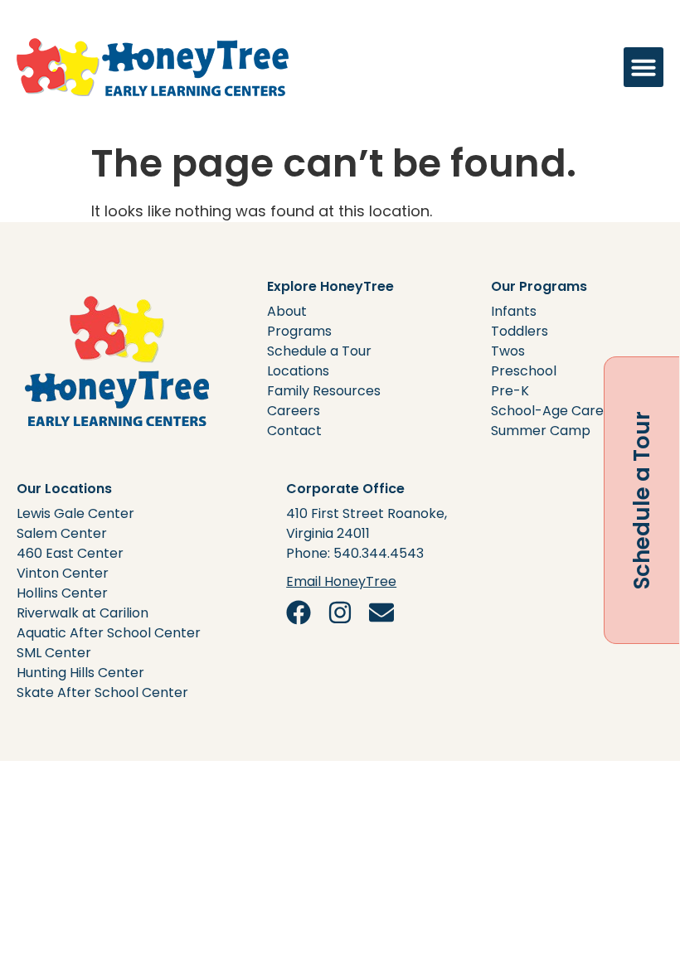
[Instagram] (340, 612)
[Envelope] (381, 612)
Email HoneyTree (341, 581)
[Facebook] (298, 612)
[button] (643, 67)
